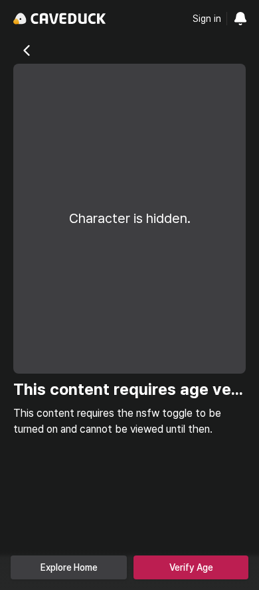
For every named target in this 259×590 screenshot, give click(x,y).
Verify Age (191, 567)
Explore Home (69, 567)
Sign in (207, 18)
